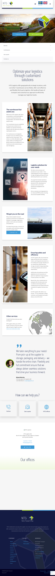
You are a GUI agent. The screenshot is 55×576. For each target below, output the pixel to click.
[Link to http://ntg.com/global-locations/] (50, 4)
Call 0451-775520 (27, 441)
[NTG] (8, 2)
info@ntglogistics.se (27, 442)
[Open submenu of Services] (50, 45)
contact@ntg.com (39, 555)
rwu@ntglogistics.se (29, 380)
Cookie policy (50, 571)
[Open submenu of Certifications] (50, 50)
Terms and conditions (48, 572)
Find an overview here (13, 328)
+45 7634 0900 (40, 551)
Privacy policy (43, 571)
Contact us (37, 557)
